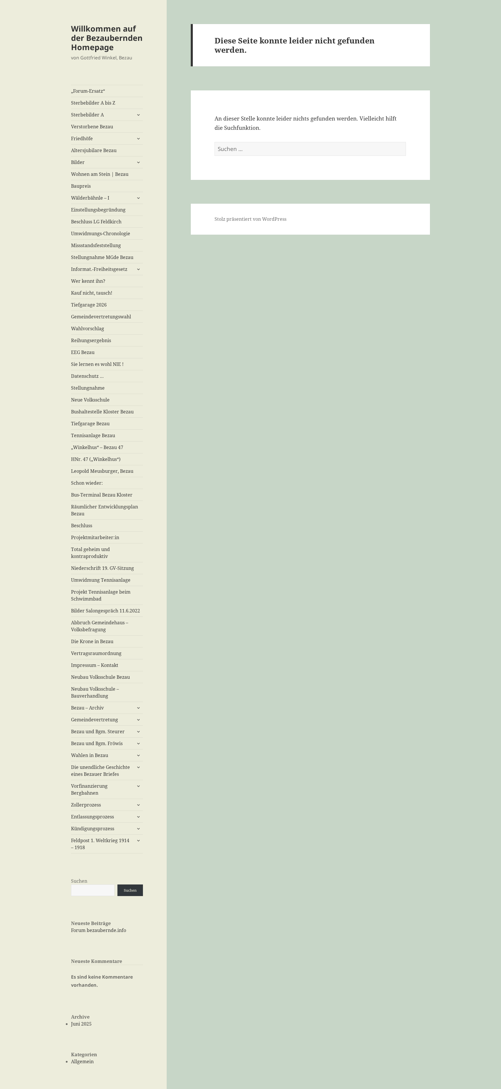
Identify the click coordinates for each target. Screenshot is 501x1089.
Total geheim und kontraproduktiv (90, 552)
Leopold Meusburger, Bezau (102, 471)
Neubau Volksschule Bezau (100, 677)
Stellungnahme (88, 388)
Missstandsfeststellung (96, 245)
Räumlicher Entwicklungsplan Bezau (104, 510)
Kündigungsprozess (92, 828)
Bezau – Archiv (87, 708)
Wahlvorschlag (87, 328)
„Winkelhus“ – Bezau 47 (97, 447)
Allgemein (82, 1061)
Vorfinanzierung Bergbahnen (89, 789)
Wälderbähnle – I (90, 198)
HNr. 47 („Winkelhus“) (96, 459)
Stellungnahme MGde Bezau (102, 257)
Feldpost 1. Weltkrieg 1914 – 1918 (100, 844)
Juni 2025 (81, 1024)
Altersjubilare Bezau (94, 150)
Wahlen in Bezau (89, 755)
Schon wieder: (87, 483)
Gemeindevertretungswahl (101, 316)
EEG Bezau (83, 352)
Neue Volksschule (90, 400)
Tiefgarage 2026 (89, 305)
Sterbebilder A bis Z (93, 103)
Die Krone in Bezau (92, 641)
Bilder (78, 162)
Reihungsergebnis (91, 340)
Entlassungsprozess (92, 816)
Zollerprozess (86, 805)
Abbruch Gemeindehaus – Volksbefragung (99, 626)
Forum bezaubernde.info (98, 930)
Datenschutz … (87, 376)
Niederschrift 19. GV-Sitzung (102, 568)
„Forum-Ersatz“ (88, 91)
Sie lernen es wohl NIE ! (97, 364)
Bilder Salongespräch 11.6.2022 (105, 611)
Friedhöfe (82, 138)
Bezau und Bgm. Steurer (98, 731)
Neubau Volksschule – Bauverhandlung (95, 692)
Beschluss (81, 525)
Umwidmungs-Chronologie (100, 233)
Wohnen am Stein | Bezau (99, 174)
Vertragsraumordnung (96, 653)
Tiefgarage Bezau (90, 423)
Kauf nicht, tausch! (91, 293)
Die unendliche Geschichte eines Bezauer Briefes (100, 770)
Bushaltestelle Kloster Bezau (102, 411)
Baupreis (81, 186)
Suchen (79, 881)
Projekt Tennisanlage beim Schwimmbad (100, 595)
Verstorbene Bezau (92, 126)
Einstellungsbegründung (98, 210)
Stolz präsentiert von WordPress (250, 219)
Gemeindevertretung (94, 719)
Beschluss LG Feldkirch (96, 221)
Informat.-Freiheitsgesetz (99, 269)
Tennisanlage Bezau (93, 435)
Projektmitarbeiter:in (95, 537)
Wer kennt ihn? (88, 281)
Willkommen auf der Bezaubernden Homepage (107, 37)
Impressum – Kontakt (94, 665)
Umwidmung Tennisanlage (100, 580)
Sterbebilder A (87, 115)
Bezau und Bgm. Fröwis (97, 743)
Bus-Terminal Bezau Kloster (101, 495)
